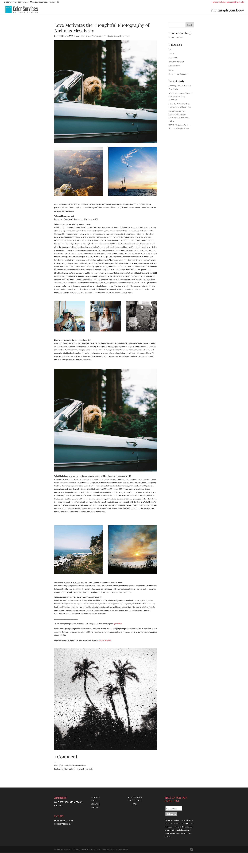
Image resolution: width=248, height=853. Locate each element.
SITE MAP (96, 807)
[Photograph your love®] (22, 9)
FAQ (135, 804)
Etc (170, 49)
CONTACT (95, 797)
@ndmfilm (118, 623)
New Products (174, 66)
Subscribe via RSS (176, 37)
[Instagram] (58, 2)
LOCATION (95, 804)
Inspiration (78, 36)
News (171, 70)
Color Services (62, 849)
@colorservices (105, 640)
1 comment (125, 36)
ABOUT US (95, 801)
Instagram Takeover (91, 36)
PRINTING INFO (135, 797)
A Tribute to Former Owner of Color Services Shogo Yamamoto (181, 96)
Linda (59, 36)
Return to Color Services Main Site (228, 2)
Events (171, 53)
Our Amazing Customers (110, 36)
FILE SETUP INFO (135, 801)
